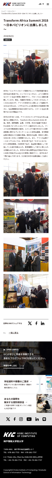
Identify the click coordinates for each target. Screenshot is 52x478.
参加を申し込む (10, 365)
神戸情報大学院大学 (14, 4)
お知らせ (7, 40)
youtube (29, 419)
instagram (21, 419)
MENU (48, 4)
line (44, 419)
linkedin (42, 323)
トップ (3, 11)
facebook (36, 323)
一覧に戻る (13, 332)
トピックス (10, 11)
